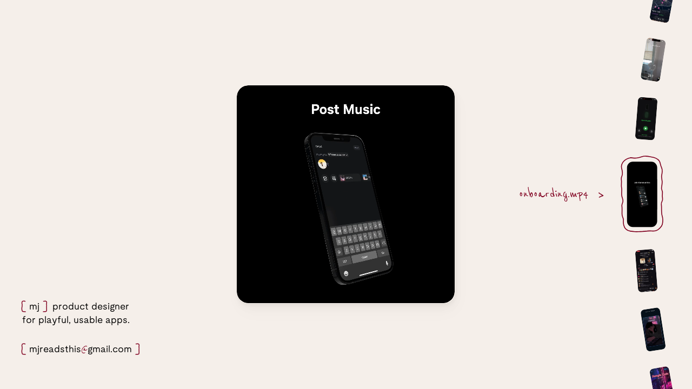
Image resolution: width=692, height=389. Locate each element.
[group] (657, 77)
